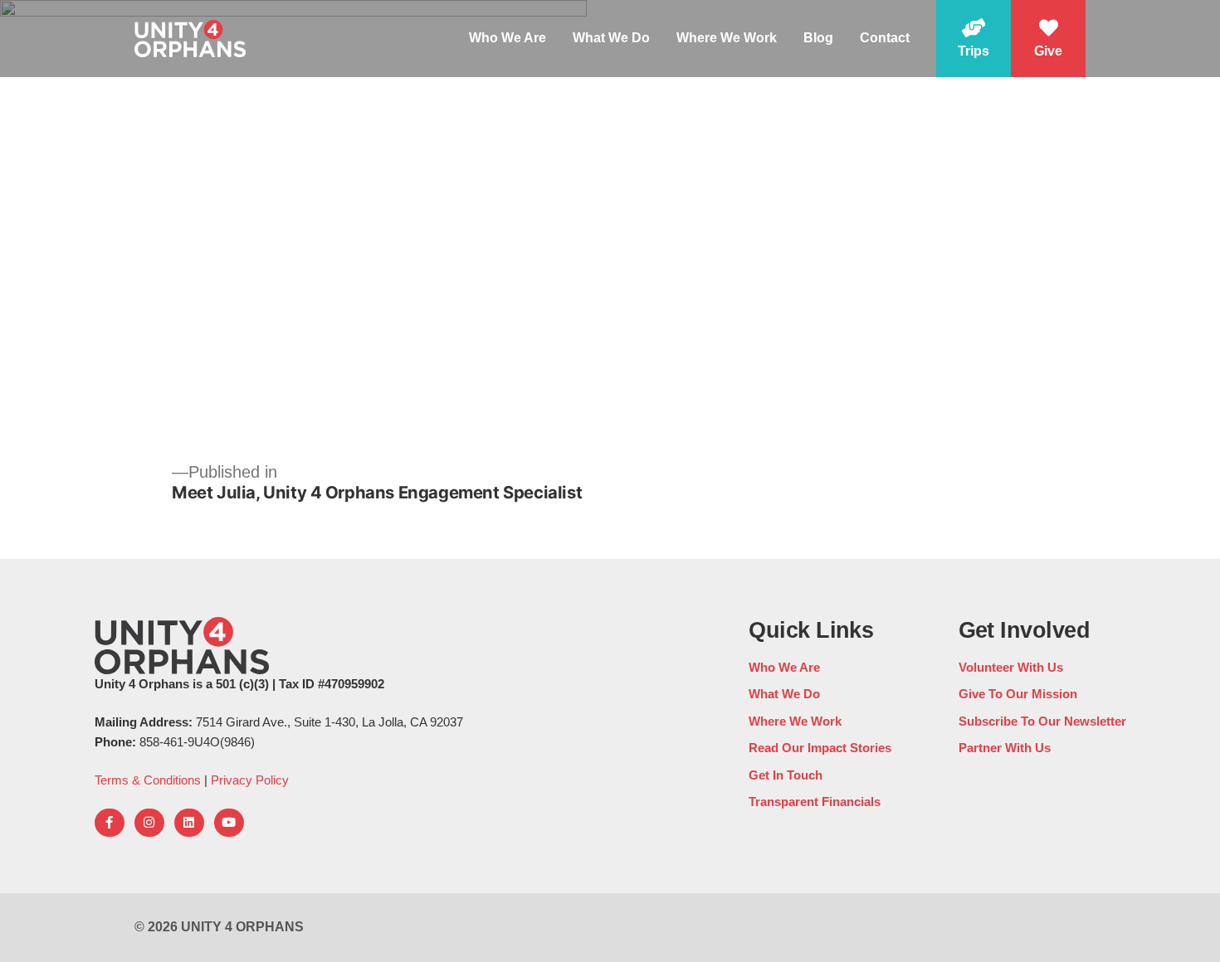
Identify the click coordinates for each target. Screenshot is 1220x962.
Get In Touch (785, 775)
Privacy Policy (250, 780)
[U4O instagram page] (149, 823)
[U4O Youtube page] (229, 823)
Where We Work (726, 38)
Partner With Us (1005, 748)
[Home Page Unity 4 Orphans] (190, 38)
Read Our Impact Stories (820, 748)
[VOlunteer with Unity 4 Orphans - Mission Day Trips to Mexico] (973, 38)
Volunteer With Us (1011, 667)
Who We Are (507, 38)
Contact (885, 38)
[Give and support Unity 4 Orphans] (1048, 38)
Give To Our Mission (1018, 694)
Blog (818, 38)
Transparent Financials (815, 801)
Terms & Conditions (148, 780)
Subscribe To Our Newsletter (1042, 721)
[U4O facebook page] (109, 823)
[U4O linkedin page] (189, 823)
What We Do (611, 38)
